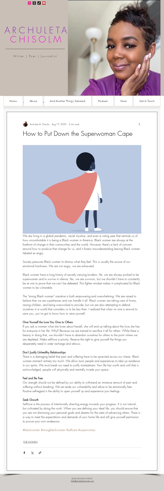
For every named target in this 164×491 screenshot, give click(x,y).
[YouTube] (43, 3)
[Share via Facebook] (24, 452)
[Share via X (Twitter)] (32, 452)
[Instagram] (29, 3)
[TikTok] (39, 3)
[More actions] (139, 124)
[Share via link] (39, 452)
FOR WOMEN (30, 441)
